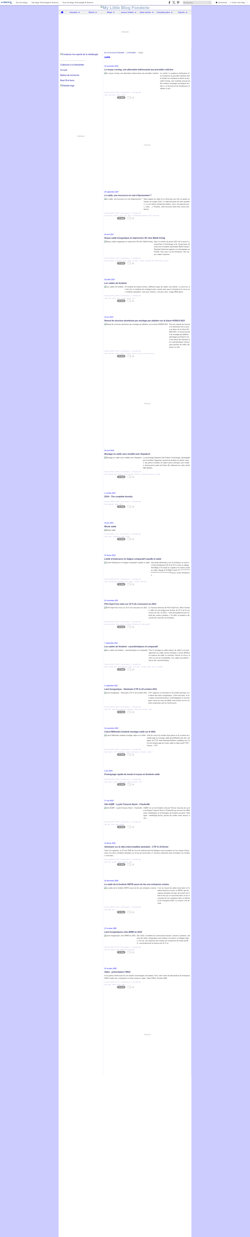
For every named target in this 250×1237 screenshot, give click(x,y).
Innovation (73, 12)
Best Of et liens (67, 80)
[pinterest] (178, 2)
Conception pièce (163, 12)
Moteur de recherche (69, 75)
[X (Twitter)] (173, 2)
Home (62, 11)
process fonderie (127, 12)
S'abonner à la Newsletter (72, 65)
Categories (131, 53)
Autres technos (145, 12)
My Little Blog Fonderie (114, 53)
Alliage (109, 12)
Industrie (181, 12)
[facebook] (169, 2)
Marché (91, 12)
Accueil (63, 70)
